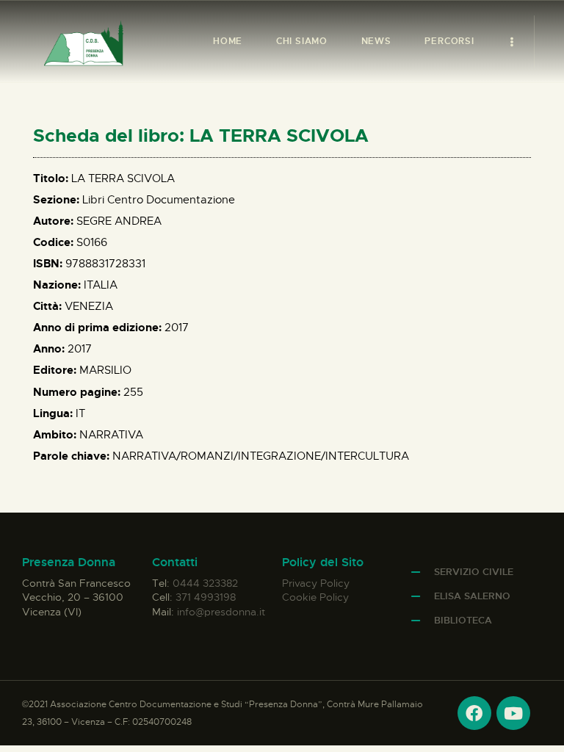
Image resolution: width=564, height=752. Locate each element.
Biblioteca (463, 620)
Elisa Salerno (472, 596)
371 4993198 (206, 597)
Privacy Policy (316, 583)
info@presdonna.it (221, 611)
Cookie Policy (315, 597)
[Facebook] (474, 713)
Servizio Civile (473, 571)
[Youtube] (513, 713)
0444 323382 (205, 583)
